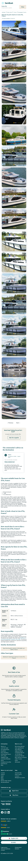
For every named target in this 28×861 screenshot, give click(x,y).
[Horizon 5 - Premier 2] (14, 304)
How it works (18, 774)
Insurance (3, 751)
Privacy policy (18, 847)
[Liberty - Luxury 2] (14, 367)
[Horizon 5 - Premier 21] (14, 156)
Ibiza (2, 777)
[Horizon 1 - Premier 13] (14, 51)
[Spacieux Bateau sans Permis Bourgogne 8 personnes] (14, 30)
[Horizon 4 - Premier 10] (14, 346)
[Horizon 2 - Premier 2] (14, 409)
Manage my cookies (20, 777)
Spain (2, 776)
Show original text (10, 462)
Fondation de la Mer (6, 762)
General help (18, 772)
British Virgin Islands (6, 780)
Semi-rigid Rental (19, 748)
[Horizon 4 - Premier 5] (14, 388)
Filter (22, 7)
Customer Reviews (5, 759)
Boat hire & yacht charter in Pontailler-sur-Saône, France (14, 648)
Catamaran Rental (19, 752)
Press (2, 760)
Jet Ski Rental (18, 754)
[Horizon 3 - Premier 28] (14, 241)
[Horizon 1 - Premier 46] (14, 198)
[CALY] (14, 114)
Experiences (4, 763)
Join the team (4, 748)
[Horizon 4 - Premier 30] (14, 325)
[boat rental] (7, 3)
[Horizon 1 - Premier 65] (14, 219)
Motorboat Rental (19, 746)
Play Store (15, 795)
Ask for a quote (14, 437)
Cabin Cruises (18, 759)
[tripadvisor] (5, 831)
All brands (17, 762)
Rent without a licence (21, 757)
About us (3, 746)
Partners (17, 848)
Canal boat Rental (19, 755)
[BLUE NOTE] (14, 135)
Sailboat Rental (19, 751)
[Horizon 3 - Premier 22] (14, 262)
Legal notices (4, 847)
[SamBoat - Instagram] (5, 812)
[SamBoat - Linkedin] (8, 812)
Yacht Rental (18, 749)
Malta (2, 779)
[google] (4, 825)
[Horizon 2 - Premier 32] (14, 177)
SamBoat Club (4, 757)
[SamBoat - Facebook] (2, 812)
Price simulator (5, 752)
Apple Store (15, 790)
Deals (16, 760)
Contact (17, 776)
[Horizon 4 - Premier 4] (14, 283)
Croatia (3, 772)
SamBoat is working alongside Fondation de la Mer (13, 638)
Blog (2, 765)
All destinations (5, 782)
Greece (3, 774)
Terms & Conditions (5, 848)
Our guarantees (5, 749)
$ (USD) (13, 842)
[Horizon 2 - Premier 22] (14, 93)
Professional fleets (6, 754)
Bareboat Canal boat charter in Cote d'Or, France (14, 657)
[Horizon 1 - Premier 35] (14, 72)
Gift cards (3, 755)
